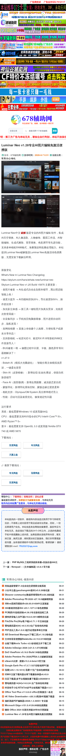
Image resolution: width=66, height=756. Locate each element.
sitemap (33, 752)
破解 (23, 232)
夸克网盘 (35, 445)
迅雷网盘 (35, 472)
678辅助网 (16, 155)
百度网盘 (13, 445)
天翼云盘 (13, 454)
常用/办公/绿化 (8, 158)
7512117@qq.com (28, 546)
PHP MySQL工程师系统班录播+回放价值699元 (34, 562)
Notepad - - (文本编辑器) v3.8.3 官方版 (31, 566)
